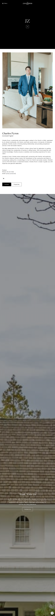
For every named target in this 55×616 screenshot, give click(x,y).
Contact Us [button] (27, 509)
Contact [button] (6, 184)
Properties (16, 184)
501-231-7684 (10, 171)
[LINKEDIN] (3, 178)
